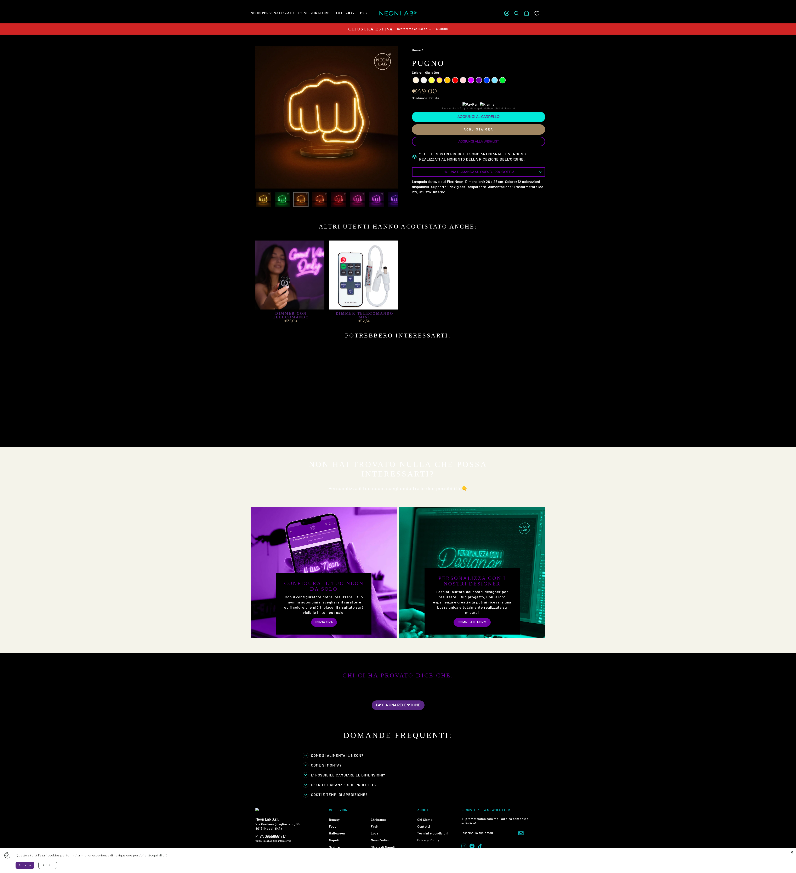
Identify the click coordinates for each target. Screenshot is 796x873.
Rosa (463, 80)
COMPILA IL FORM (472, 622)
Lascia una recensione (398, 705)
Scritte (334, 847)
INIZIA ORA (324, 622)
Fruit (375, 826)
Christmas (379, 819)
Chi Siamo (425, 819)
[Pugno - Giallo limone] (271, 433)
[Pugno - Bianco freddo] (266, 433)
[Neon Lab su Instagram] (463, 846)
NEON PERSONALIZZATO (272, 13)
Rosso (455, 80)
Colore (425, 72)
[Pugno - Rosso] (288, 433)
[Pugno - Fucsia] (299, 433)
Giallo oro (439, 80)
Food (332, 826)
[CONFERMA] (521, 833)
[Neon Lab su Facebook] (472, 846)
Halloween (337, 833)
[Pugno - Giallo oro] (277, 433)
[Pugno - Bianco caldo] (260, 433)
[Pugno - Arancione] (283, 433)
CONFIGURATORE (313, 13)
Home (416, 50)
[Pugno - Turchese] (316, 433)
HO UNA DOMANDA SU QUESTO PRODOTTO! (478, 172)
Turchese (494, 80)
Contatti (423, 826)
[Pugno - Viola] (305, 433)
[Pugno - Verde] (260, 438)
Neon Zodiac (380, 840)
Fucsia (471, 80)
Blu (487, 80)
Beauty (334, 819)
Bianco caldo (416, 80)
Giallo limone (431, 80)
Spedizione (419, 98)
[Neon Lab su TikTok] (480, 846)
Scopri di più (157, 855)
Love (375, 833)
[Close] (792, 852)
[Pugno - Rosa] (294, 433)
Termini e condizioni (432, 833)
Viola (479, 80)
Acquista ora (478, 129)
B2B (363, 13)
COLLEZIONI (345, 13)
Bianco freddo (424, 80)
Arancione (447, 80)
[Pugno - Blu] (311, 433)
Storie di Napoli (383, 847)
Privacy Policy (428, 840)
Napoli (334, 840)
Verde (502, 80)
